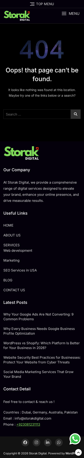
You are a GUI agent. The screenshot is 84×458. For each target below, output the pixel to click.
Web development (17, 250)
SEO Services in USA (20, 270)
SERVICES (11, 245)
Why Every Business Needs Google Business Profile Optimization (39, 331)
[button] (71, 13)
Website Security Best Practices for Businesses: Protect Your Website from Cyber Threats (42, 359)
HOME (8, 225)
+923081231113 (28, 424)
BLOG (7, 280)
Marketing (11, 260)
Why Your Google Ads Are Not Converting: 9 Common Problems (38, 316)
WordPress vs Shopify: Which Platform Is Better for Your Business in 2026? (41, 345)
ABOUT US (12, 235)
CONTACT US (14, 290)
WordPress (73, 453)
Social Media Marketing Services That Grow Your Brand (38, 374)
